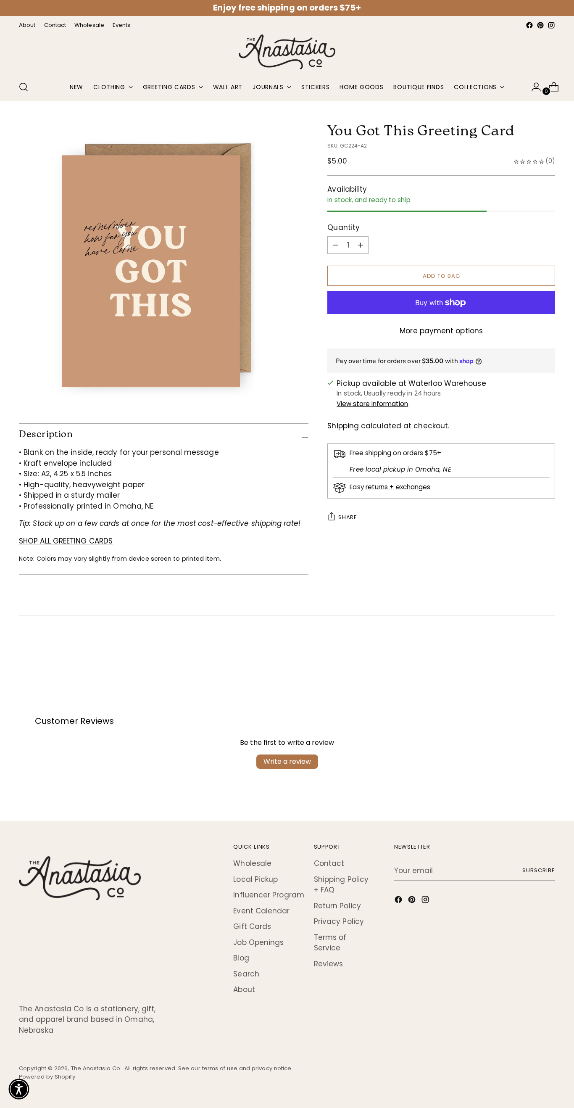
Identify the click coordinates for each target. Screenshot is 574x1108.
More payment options (441, 331)
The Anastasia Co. (96, 1068)
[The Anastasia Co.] (287, 52)
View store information (372, 403)
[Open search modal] (23, 87)
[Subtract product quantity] (360, 245)
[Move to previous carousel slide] (528, 649)
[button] (18, 1089)
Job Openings (258, 942)
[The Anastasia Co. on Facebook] (529, 25)
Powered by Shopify (47, 1077)
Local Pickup (255, 879)
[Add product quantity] (335, 245)
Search (246, 974)
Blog (241, 958)
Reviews (328, 964)
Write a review (287, 761)
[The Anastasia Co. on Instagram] (551, 25)
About (244, 989)
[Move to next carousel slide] (548, 648)
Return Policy (337, 906)
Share (347, 517)
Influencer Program (268, 895)
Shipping (343, 426)
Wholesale (252, 863)
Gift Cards (252, 926)
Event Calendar (261, 911)
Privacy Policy (339, 921)
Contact (329, 863)
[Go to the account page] (532, 87)
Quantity (343, 227)
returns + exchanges (398, 487)
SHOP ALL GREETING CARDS (66, 541)
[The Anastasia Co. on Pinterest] (540, 25)
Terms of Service (330, 942)
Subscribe (538, 870)
